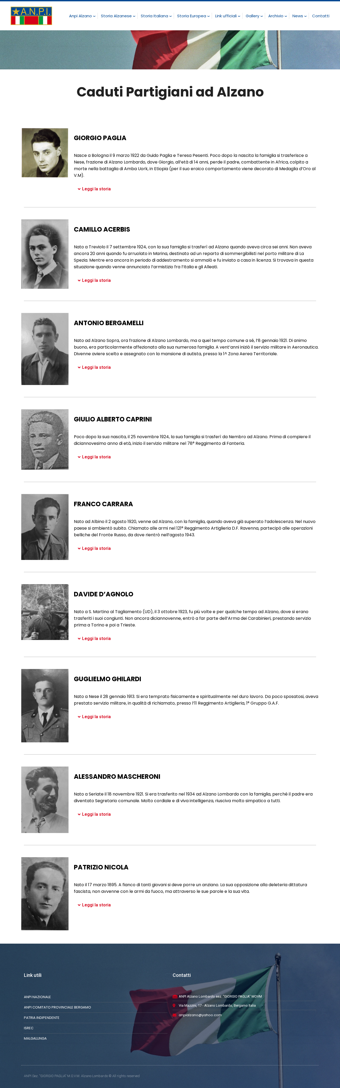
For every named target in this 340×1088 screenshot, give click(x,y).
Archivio (275, 16)
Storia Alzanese (116, 16)
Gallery (252, 16)
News (297, 16)
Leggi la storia (96, 188)
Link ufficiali (226, 16)
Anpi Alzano (80, 16)
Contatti (320, 16)
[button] (196, 189)
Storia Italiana (154, 16)
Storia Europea (191, 16)
